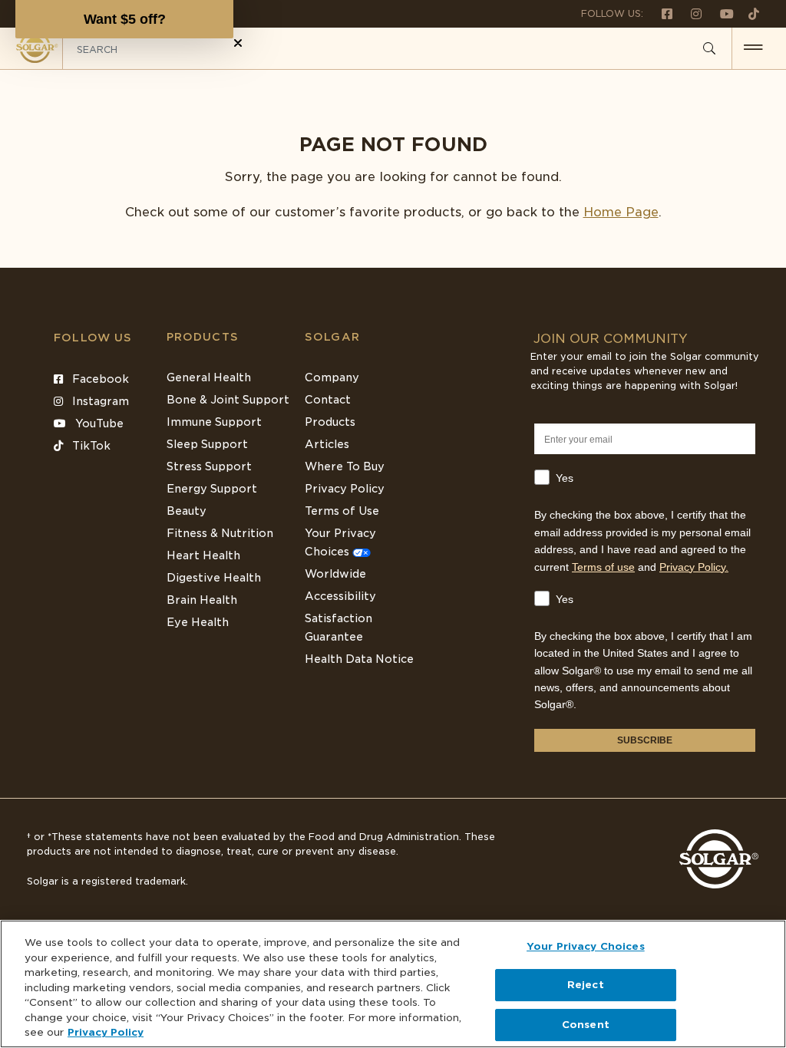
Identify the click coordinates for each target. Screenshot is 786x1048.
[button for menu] (753, 48)
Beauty (186, 511)
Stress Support (209, 466)
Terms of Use (342, 511)
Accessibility (340, 596)
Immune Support (214, 422)
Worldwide (335, 574)
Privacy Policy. (693, 567)
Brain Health (202, 600)
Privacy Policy (345, 489)
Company (332, 377)
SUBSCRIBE (644, 740)
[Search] (709, 49)
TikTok (90, 446)
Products (203, 337)
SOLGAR (332, 337)
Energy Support (212, 489)
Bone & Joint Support (228, 400)
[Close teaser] (238, 43)
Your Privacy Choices (586, 946)
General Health (209, 377)
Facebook (99, 379)
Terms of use (603, 567)
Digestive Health (214, 578)
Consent (585, 1024)
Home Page (621, 212)
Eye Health (198, 622)
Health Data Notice (359, 659)
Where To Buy (345, 466)
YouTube (98, 423)
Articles (327, 444)
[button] (124, 19)
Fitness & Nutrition (220, 533)
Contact (328, 400)
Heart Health (203, 555)
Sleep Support (207, 444)
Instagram (99, 401)
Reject (585, 984)
